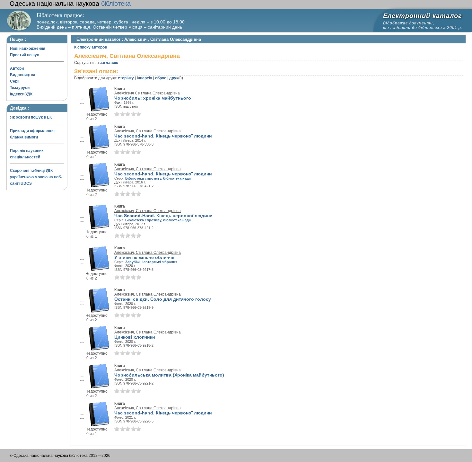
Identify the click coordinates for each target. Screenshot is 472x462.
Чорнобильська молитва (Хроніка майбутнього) (169, 375)
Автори (17, 68)
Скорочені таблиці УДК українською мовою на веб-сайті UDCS (36, 177)
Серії (14, 81)
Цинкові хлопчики (134, 337)
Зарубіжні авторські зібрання (151, 262)
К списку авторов (90, 47)
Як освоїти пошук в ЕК (31, 117)
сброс (160, 78)
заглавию (109, 62)
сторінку (126, 78)
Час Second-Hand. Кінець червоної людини (163, 215)
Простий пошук (24, 55)
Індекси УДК (21, 94)
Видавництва (22, 75)
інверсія (144, 78)
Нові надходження (27, 48)
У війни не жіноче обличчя (144, 257)
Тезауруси (20, 87)
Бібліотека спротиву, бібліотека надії (158, 178)
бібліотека (70, 3)
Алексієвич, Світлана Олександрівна (147, 131)
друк (173, 78)
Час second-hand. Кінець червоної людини (163, 135)
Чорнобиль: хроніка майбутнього (152, 98)
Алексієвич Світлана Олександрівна (147, 93)
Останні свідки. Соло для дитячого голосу (162, 299)
